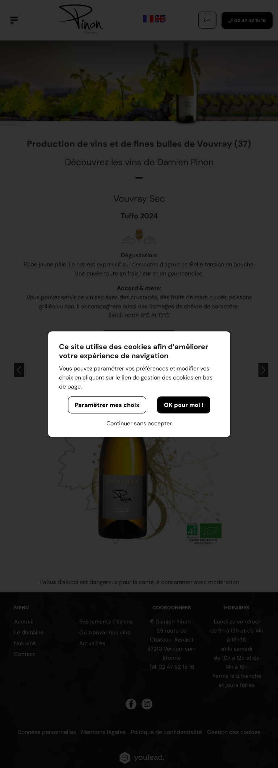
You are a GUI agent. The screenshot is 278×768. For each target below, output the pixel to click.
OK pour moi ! (183, 405)
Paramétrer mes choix (107, 405)
